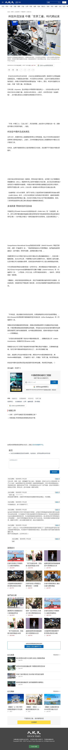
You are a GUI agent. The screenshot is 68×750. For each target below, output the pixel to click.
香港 (31, 6)
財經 (48, 6)
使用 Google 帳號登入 (42, 386)
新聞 (12, 11)
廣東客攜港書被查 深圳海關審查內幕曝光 (29, 682)
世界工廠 (38, 398)
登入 (64, 2)
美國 (15, 6)
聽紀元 (43, 6)
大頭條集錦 (18, 401)
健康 (35, 6)
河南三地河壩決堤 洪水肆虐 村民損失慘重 (30, 674)
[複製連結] (21, 70)
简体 (19, 2)
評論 (23, 6)
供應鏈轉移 (22, 398)
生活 (64, 6)
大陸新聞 (17, 11)
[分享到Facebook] (9, 70)
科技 (52, 6)
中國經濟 (23, 11)
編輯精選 (30, 401)
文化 (60, 6)
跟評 (57, 478)
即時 (7, 6)
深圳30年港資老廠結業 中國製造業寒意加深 (30, 666)
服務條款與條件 (47, 389)
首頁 (3, 6)
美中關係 (37, 401)
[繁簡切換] (33, 70)
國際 (19, 6)
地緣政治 (14, 398)
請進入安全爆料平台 (34, 646)
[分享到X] (17, 70)
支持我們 (34, 722)
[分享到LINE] (13, 70)
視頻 (38, 6)
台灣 (27, 6)
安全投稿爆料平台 (38, 444)
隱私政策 (54, 389)
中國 (11, 6)
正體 (16, 2)
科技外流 (30, 398)
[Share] (8, 568)
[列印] (25, 70)
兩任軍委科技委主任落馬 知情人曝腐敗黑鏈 (30, 658)
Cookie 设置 (34, 746)
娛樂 (56, 6)
